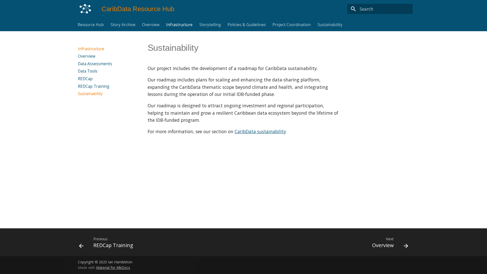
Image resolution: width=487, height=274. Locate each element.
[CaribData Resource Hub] (85, 9)
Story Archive (123, 24)
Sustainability (330, 24)
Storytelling (210, 24)
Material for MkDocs (113, 267)
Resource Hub (91, 24)
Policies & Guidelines (247, 24)
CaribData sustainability (260, 131)
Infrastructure (179, 24)
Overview (151, 24)
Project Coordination (292, 24)
